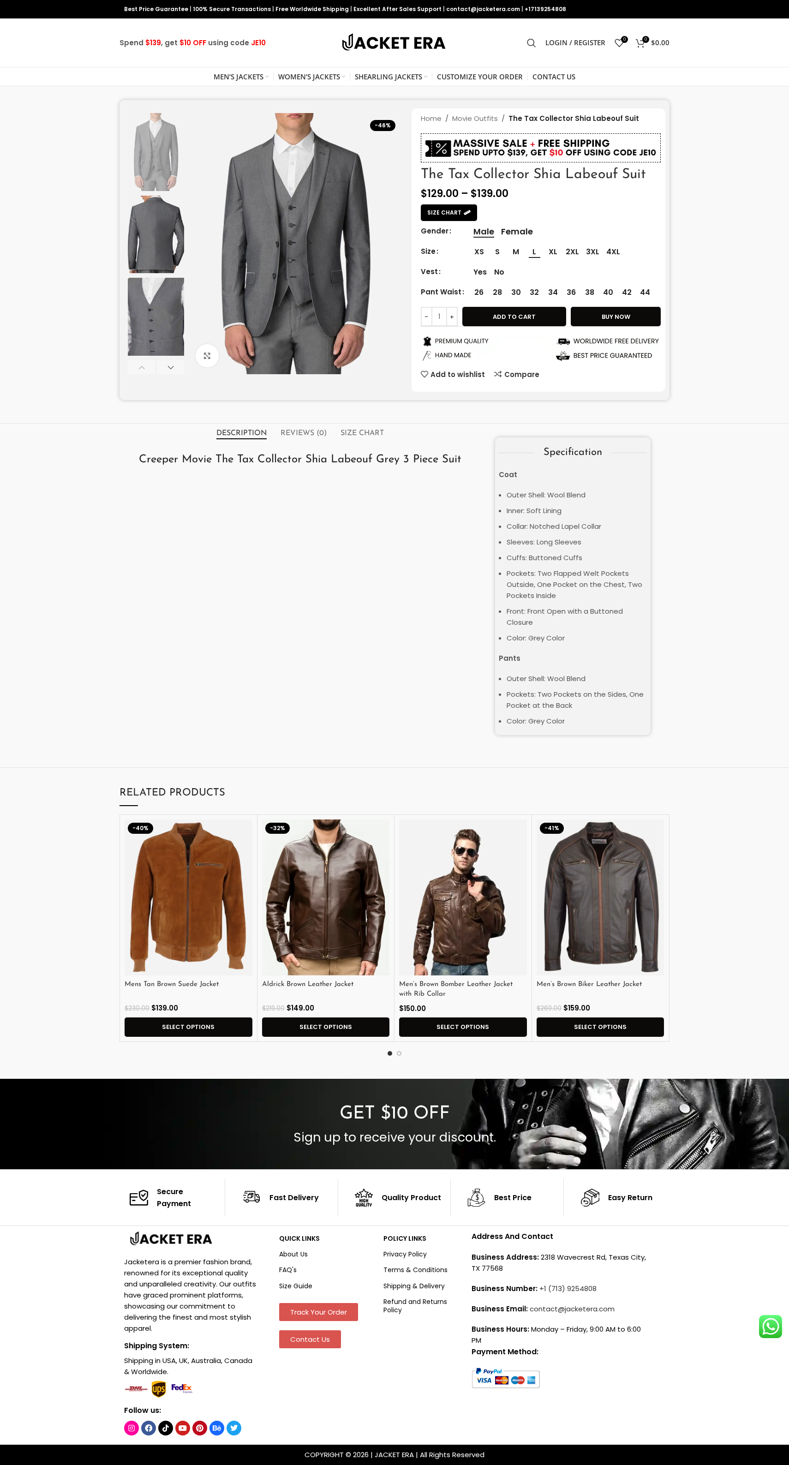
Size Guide (295, 1286)
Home (431, 118)
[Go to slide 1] (390, 1053)
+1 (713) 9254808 (568, 1288)
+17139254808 (545, 9)
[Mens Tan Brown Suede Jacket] (188, 897)
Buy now (616, 316)
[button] (141, 367)
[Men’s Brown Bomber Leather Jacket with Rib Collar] (463, 897)
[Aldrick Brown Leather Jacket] (326, 897)
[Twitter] (234, 1428)
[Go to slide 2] (399, 1053)
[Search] (531, 43)
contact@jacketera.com (483, 9)
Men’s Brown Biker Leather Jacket (589, 984)
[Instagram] (131, 1428)
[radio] (483, 231)
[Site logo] (394, 42)
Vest (429, 271)
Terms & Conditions (415, 1269)
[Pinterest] (199, 1428)
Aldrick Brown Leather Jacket (307, 984)
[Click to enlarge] (207, 355)
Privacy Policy (405, 1254)
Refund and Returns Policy (415, 1306)
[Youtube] (182, 1428)
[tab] (241, 433)
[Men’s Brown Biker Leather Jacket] (600, 897)
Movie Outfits (475, 118)
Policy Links (404, 1238)
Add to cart (514, 316)
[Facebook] (148, 1428)
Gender (434, 231)
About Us (293, 1254)
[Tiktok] (165, 1428)
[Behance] (216, 1428)
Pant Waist (441, 292)
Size (428, 251)
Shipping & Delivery (414, 1286)
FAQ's (288, 1269)
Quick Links (299, 1238)
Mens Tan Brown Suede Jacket (172, 984)
